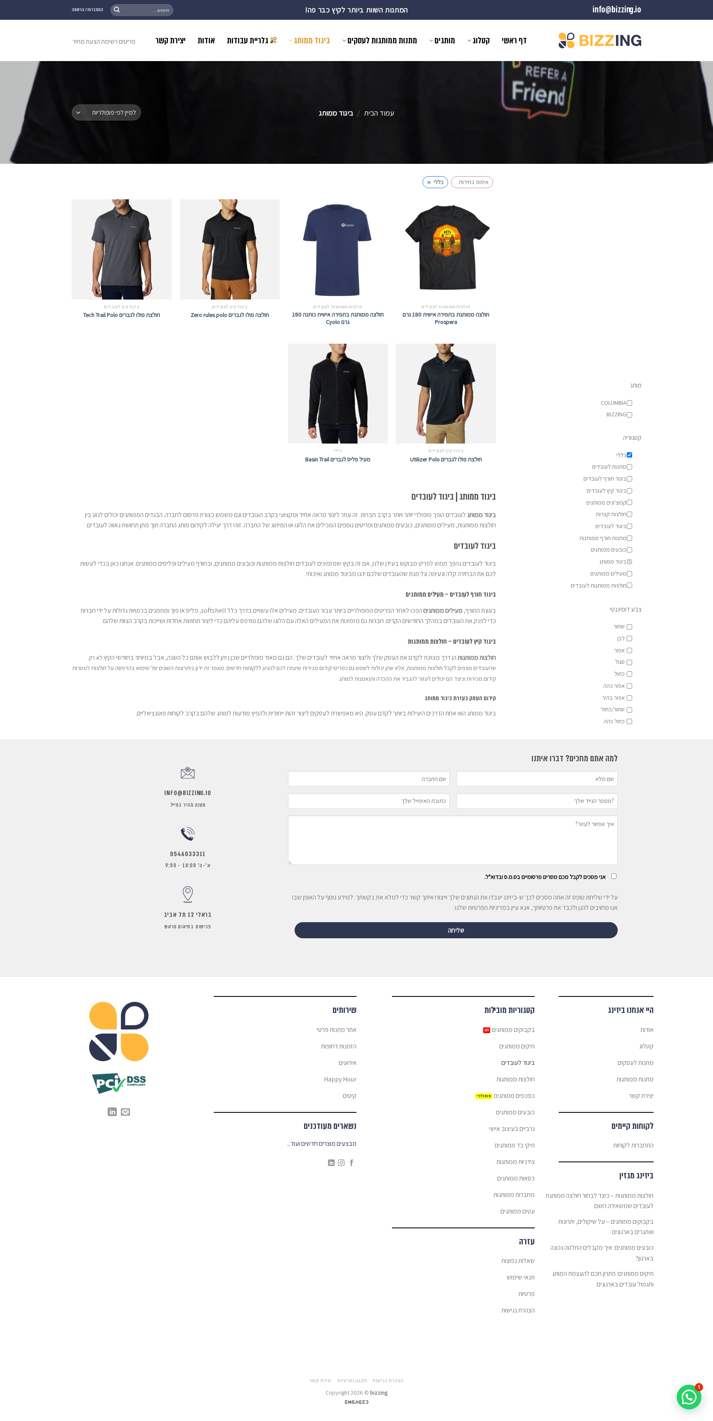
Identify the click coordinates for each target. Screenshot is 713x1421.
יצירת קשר (171, 40)
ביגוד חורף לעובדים (604, 478)
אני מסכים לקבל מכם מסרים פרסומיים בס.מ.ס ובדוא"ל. (545, 876)
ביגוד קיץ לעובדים (606, 490)
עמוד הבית (379, 113)
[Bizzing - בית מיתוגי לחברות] (600, 40)
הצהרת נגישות (387, 1380)
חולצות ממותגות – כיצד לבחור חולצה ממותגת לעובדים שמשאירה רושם (599, 1201)
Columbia (613, 402)
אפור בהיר (613, 697)
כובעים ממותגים (608, 550)
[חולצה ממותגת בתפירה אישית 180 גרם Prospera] (446, 249)
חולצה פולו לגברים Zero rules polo (230, 315)
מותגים (444, 40)
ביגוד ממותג (312, 40)
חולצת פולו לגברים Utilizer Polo (446, 459)
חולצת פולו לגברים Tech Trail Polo (121, 315)
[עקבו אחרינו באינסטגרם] (341, 1163)
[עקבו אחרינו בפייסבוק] (351, 1163)
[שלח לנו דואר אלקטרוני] (125, 1112)
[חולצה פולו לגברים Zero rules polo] (230, 249)
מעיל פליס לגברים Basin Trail (338, 459)
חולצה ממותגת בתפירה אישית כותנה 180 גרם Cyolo (338, 318)
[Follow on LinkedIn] (331, 1163)
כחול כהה (613, 721)
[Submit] (117, 10)
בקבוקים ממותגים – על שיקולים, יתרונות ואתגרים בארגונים (606, 1227)
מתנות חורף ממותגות (602, 538)
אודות (206, 40)
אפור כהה (613, 685)
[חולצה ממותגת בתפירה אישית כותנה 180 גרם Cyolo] (338, 249)
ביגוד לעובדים (610, 526)
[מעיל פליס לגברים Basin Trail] (338, 394)
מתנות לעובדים (609, 467)
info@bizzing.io (617, 10)
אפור (619, 650)
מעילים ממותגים (608, 573)
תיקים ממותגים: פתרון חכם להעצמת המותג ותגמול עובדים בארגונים (603, 1279)
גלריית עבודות (247, 40)
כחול (619, 673)
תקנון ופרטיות (352, 1380)
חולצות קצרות (610, 514)
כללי (621, 455)
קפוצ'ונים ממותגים (606, 502)
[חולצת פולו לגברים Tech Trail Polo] (122, 249)
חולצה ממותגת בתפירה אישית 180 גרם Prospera (446, 318)
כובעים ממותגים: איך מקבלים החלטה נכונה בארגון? (602, 1253)
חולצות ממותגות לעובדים (598, 585)
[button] (689, 1397)
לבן (620, 638)
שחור (618, 626)
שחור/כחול (612, 709)
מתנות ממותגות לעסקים (382, 40)
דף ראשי (514, 40)
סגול (619, 662)
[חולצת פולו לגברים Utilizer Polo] (446, 394)
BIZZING (616, 414)
